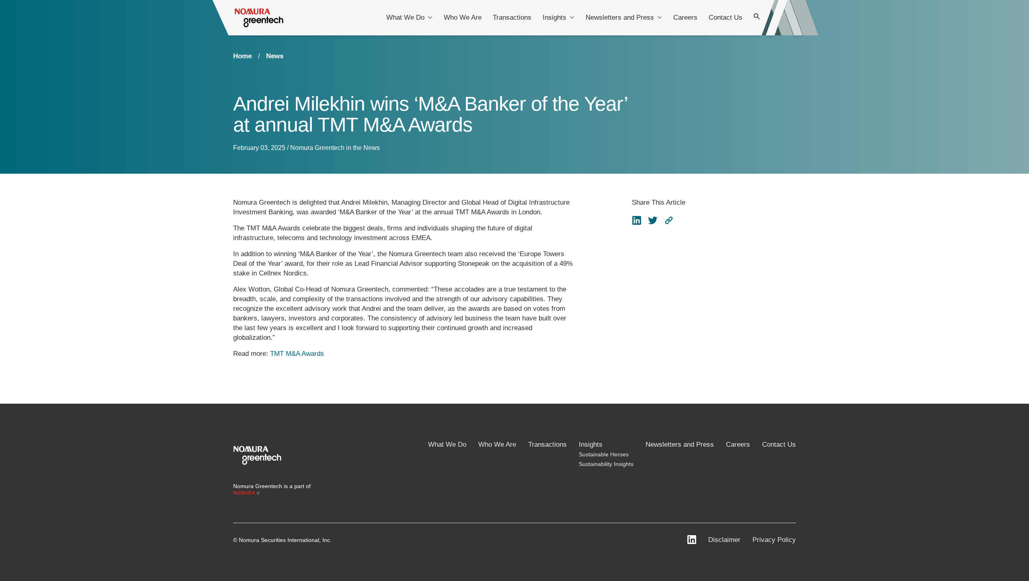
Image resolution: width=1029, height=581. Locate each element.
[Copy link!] (669, 220)
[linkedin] (637, 220)
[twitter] (653, 220)
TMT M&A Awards (297, 353)
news (274, 56)
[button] (669, 220)
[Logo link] (257, 454)
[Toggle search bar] (757, 18)
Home (242, 56)
